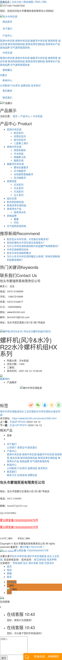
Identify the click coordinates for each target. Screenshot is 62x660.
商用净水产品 (52, 44)
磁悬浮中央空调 (38, 40)
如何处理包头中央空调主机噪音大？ (26, 242)
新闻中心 (7, 80)
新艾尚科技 (40, 559)
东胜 (41, 563)
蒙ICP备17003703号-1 (32, 547)
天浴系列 (18, 184)
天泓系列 (18, 188)
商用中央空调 (22, 40)
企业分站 (16, 1)
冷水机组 (37, 116)
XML (44, 1)
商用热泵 (53, 40)
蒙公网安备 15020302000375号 (31, 550)
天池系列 (18, 191)
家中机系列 (20, 139)
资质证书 (22, 447)
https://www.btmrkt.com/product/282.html (34, 418)
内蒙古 (3, 75)
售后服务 (7, 90)
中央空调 (7, 52)
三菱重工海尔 (21, 143)
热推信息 (5, 1)
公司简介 (12, 447)
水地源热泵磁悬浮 (23, 174)
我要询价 (5, 378)
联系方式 (12, 475)
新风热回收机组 (16, 44)
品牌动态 (25, 85)
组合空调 (12, 198)
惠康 (16, 219)
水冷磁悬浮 (20, 170)
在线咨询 (22, 475)
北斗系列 (18, 195)
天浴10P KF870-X (19, 425)
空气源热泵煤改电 (20, 47)
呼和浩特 (17, 563)
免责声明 (51, 559)
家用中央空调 (7, 40)
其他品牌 (5, 47)
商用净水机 (20, 212)
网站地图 (28, 1)
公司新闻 (5, 85)
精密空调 (18, 160)
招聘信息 (32, 475)
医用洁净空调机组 (35, 44)
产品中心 (7, 35)
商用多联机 (20, 150)
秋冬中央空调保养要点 (19, 253)
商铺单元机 (20, 157)
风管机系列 (20, 136)
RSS (37, 1)
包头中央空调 (41, 411)
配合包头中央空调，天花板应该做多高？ (28, 239)
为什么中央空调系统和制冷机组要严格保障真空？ (33, 246)
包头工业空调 (26, 411)
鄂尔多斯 (33, 563)
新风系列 (18, 133)
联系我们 (7, 97)
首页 (15, 116)
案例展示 (7, 70)
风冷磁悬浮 (20, 177)
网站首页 (7, 21)
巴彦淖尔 (49, 563)
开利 (16, 222)
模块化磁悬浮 (21, 167)
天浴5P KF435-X (19, 421)
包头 (25, 563)
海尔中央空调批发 (9, 411)
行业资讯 (15, 85)
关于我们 (7, 28)
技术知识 (36, 85)
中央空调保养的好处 (18, 249)
